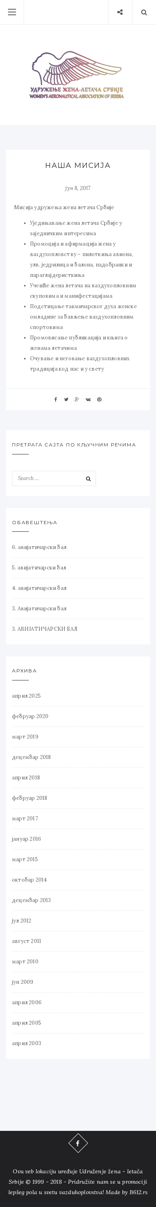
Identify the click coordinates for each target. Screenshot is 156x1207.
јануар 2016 (26, 839)
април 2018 (26, 777)
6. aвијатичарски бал (39, 547)
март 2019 (25, 736)
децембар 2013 (31, 900)
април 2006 (27, 1002)
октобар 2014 (29, 879)
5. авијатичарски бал (39, 567)
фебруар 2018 (29, 798)
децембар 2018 (31, 757)
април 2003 (26, 1043)
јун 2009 (23, 982)
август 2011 (26, 941)
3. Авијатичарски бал (39, 608)
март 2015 (25, 859)
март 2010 (25, 961)
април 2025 (26, 695)
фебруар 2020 (30, 716)
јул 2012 (22, 920)
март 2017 (25, 818)
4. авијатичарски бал (39, 588)
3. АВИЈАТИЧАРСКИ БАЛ (45, 629)
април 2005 (26, 1022)
